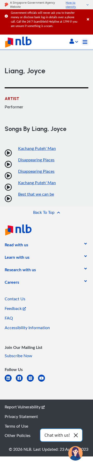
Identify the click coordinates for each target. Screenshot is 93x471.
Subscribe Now (18, 356)
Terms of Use (16, 426)
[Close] (89, 14)
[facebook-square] (21, 381)
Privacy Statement (21, 416)
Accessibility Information (27, 327)
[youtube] (43, 381)
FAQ (9, 318)
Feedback (14, 308)
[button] (73, 42)
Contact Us (15, 299)
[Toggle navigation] (85, 42)
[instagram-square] (32, 381)
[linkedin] (10, 381)
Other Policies (17, 435)
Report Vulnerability (23, 407)
